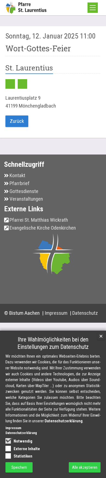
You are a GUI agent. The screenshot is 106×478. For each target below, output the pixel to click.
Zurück (17, 121)
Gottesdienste (24, 191)
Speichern (19, 467)
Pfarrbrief (20, 183)
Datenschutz (85, 313)
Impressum (56, 313)
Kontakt (17, 175)
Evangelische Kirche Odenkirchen (43, 228)
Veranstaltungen (26, 199)
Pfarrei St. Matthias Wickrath (39, 220)
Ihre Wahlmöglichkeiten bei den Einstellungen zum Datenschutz (53, 343)
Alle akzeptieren (84, 467)
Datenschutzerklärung (64, 421)
